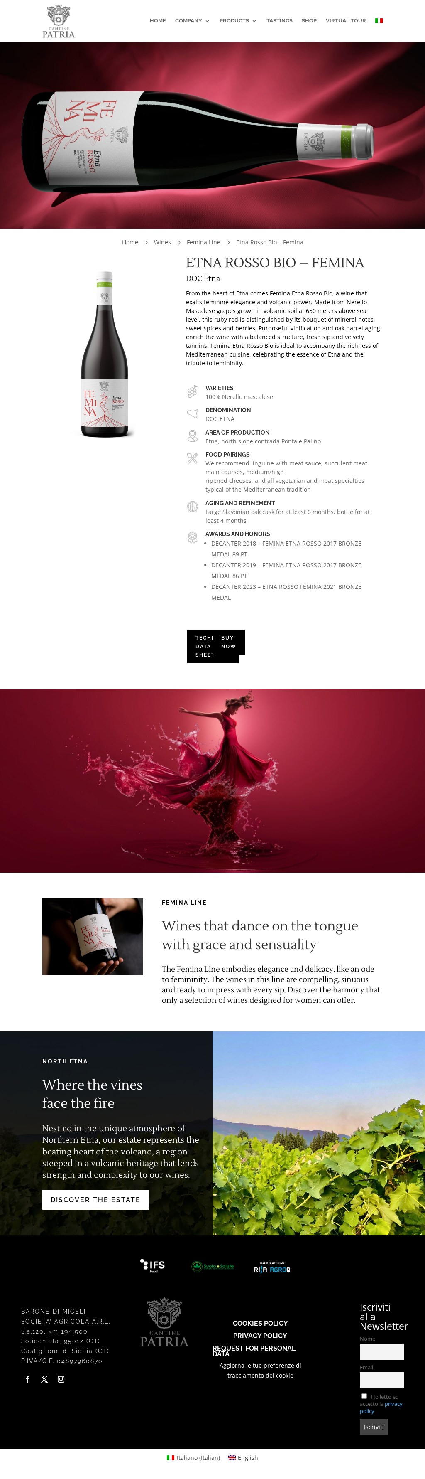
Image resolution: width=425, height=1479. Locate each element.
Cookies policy (260, 1322)
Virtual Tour (346, 20)
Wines (162, 242)
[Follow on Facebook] (27, 1379)
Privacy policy (260, 1335)
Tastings (279, 20)
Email (366, 1367)
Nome (367, 1338)
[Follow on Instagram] (61, 1379)
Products (234, 20)
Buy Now (229, 642)
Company (188, 20)
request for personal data (254, 1350)
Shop (309, 20)
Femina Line (203, 242)
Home (158, 20)
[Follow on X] (44, 1379)
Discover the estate (96, 1200)
